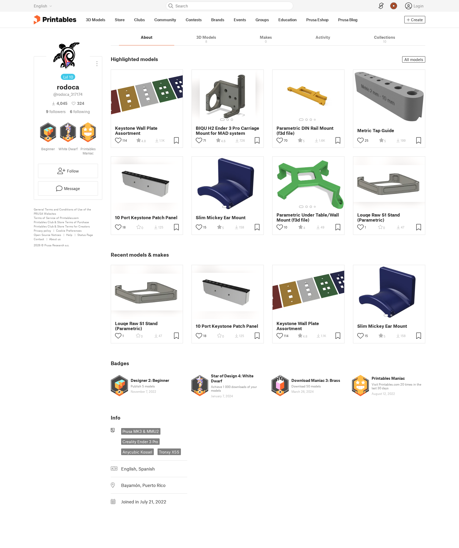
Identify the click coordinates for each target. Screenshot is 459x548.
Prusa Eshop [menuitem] (317, 19)
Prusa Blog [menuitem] (348, 19)
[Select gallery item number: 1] (222, 120)
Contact (39, 239)
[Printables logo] (55, 19)
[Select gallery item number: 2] (228, 120)
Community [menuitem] (165, 19)
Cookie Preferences (69, 230)
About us (55, 239)
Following (80, 111)
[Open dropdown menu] (97, 61)
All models (413, 59)
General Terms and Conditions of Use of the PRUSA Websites (62, 211)
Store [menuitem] (120, 19)
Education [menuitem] (287, 19)
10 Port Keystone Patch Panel (146, 217)
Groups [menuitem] (262, 19)
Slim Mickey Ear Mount (220, 217)
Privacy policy (42, 230)
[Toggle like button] (118, 140)
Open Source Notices (47, 234)
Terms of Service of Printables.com (56, 217)
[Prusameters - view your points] (393, 5)
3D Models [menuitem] (95, 19)
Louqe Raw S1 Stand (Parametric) (378, 217)
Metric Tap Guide (375, 130)
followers (56, 111)
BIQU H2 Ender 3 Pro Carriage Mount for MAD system (227, 131)
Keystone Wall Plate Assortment (136, 131)
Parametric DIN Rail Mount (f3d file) (305, 131)
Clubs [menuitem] (139, 19)
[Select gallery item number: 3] (232, 120)
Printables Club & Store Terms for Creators (62, 226)
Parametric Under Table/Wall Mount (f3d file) (308, 217)
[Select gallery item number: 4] (315, 120)
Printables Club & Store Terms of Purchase (61, 222)
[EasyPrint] (381, 6)
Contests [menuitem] (194, 19)
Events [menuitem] (240, 19)
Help (69, 234)
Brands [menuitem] (217, 19)
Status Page (85, 234)
